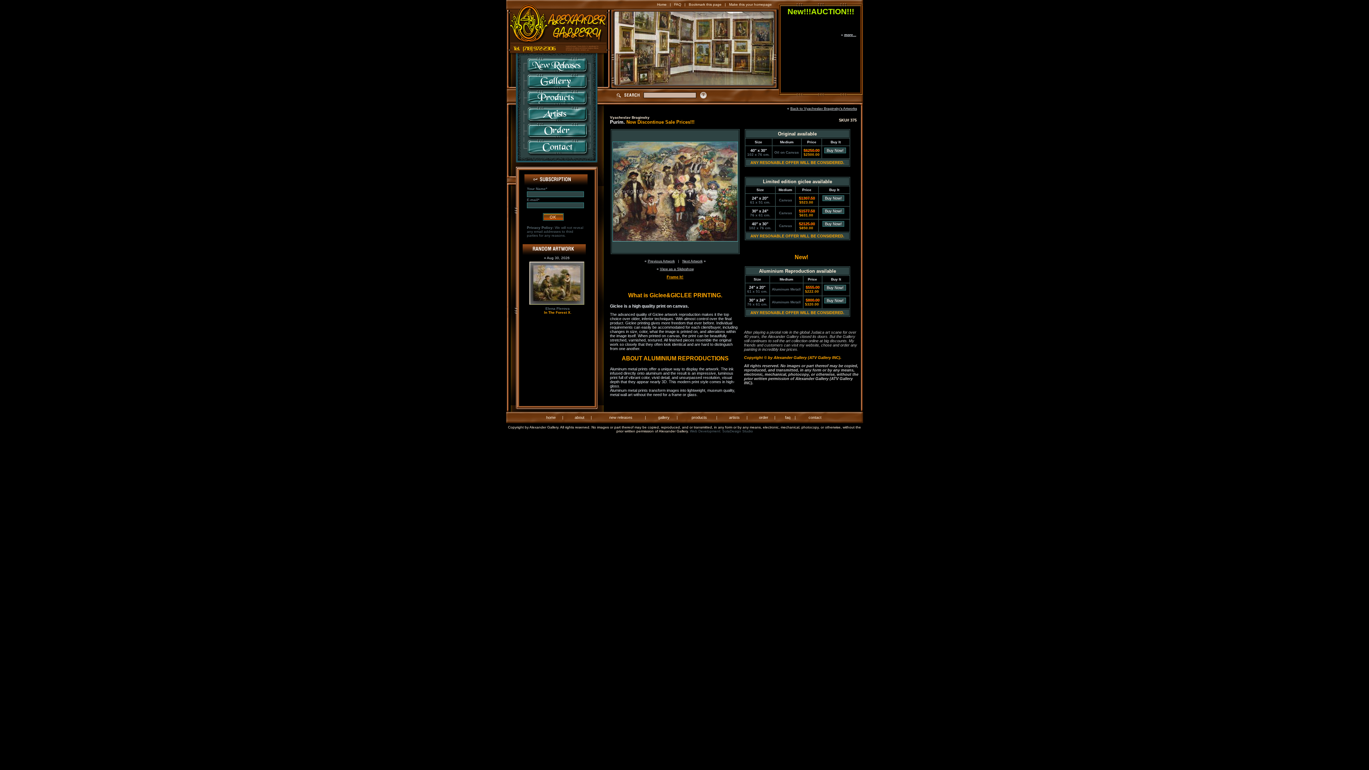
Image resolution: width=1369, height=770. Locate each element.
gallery (664, 417)
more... (850, 35)
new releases (620, 417)
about (579, 417)
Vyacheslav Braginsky (630, 117)
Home (662, 4)
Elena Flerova (557, 308)
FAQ (677, 4)
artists (734, 417)
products (699, 417)
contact (815, 417)
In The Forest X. (557, 312)
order (763, 417)
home (551, 417)
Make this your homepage (750, 4)
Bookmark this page (705, 4)
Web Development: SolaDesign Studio (721, 431)
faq (787, 417)
